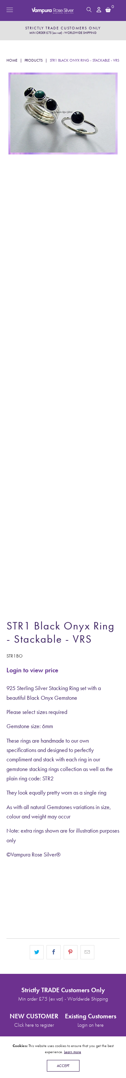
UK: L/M (22, 885)
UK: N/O (57, 885)
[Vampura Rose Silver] (63, 10)
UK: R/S (21, 902)
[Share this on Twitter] (37, 952)
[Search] (89, 9)
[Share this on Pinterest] (71, 952)
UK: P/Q (92, 885)
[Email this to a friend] (87, 952)
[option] (63, 30)
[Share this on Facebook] (53, 952)
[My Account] (99, 9)
